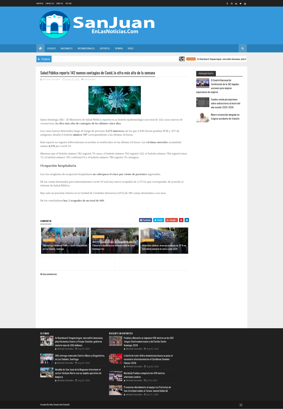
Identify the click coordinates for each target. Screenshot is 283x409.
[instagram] (232, 3)
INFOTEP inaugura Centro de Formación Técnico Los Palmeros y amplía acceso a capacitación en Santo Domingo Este (114, 245)
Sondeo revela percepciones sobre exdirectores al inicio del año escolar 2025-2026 (225, 103)
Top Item (68, 3)
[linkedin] (236, 3)
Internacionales (86, 48)
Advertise (39, 3)
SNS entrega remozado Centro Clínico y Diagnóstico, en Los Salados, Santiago (65, 247)
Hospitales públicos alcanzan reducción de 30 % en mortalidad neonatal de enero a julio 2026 (164, 247)
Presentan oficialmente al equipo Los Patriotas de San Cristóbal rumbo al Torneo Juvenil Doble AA (147, 389)
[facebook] (227, 3)
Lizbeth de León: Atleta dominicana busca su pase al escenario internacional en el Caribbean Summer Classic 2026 (148, 359)
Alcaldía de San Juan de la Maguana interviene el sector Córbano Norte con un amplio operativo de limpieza (78, 373)
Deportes (105, 48)
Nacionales (66, 48)
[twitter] (240, 3)
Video (130, 48)
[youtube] (245, 3)
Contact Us (50, 3)
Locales (51, 48)
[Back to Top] (241, 405)
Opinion (119, 48)
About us (59, 3)
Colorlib (66, 404)
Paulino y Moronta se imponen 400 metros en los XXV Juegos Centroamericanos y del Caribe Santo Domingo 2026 (149, 341)
